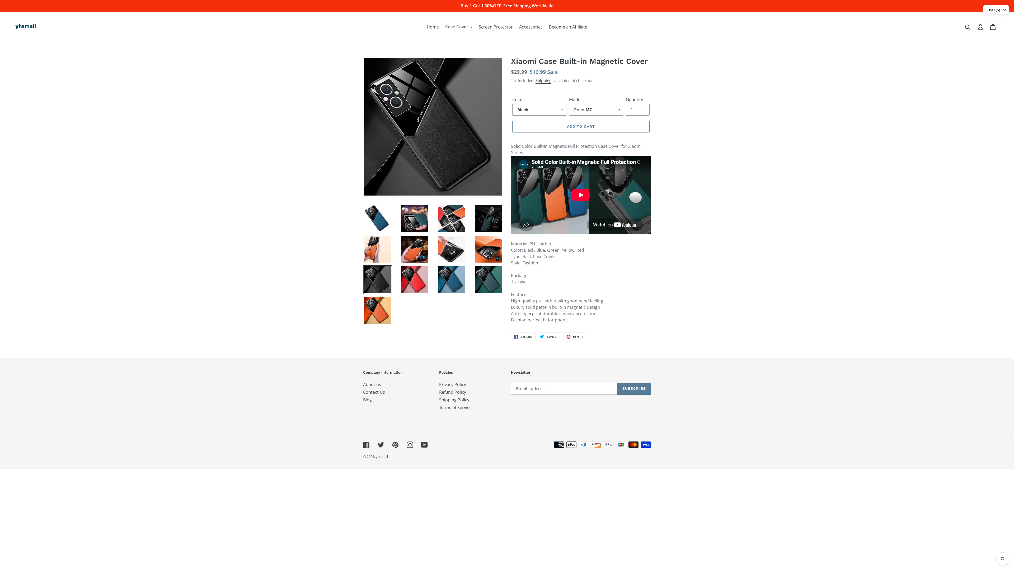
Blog (367, 400)
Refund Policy (452, 392)
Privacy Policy (452, 384)
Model (575, 99)
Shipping (543, 80)
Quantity (634, 99)
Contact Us (374, 392)
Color (517, 99)
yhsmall (382, 456)
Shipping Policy (454, 400)
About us (372, 384)
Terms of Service (455, 407)
